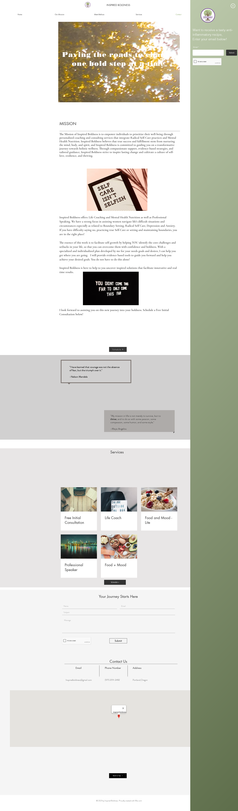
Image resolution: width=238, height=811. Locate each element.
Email (195, 47)
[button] (233, 6)
